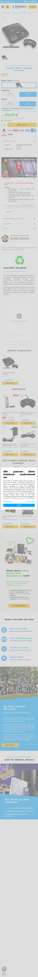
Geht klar (19, 505)
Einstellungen (30, 501)
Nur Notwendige (7, 501)
